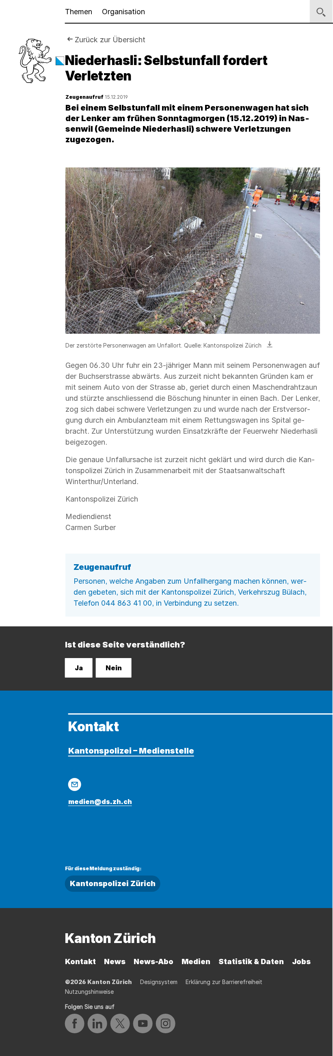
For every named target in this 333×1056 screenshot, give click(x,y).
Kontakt (80, 961)
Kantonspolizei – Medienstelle (131, 751)
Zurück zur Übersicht (110, 39)
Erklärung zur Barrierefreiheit (224, 981)
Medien (196, 961)
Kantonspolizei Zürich (113, 883)
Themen (78, 11)
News (114, 961)
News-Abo (153, 961)
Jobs (301, 961)
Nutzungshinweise (89, 991)
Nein (114, 668)
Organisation (123, 11)
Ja (79, 668)
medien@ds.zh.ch (100, 801)
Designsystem (158, 981)
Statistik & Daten (251, 961)
